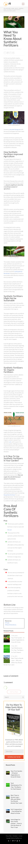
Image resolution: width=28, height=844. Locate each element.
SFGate (7, 623)
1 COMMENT (18, 49)
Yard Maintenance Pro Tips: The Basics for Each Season (16, 786)
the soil (9, 530)
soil (10, 442)
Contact (20, 836)
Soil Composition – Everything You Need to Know (16, 811)
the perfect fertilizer (9, 495)
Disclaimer (15, 836)
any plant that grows (15, 129)
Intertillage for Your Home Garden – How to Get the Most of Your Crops (16, 823)
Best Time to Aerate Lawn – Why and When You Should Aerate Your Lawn (16, 799)
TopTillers (12, 49)
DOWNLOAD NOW (14, 757)
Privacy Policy (9, 836)
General (5, 49)
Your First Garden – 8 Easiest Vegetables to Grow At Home (16, 774)
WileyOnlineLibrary (10, 625)
